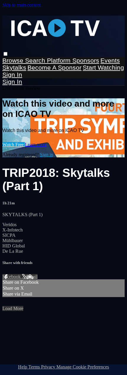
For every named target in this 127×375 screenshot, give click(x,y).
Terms (34, 366)
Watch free (13, 144)
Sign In (12, 81)
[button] (5, 54)
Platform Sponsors (73, 60)
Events (110, 60)
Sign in (12, 74)
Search (36, 60)
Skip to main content (21, 4)
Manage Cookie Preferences (82, 366)
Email (32, 276)
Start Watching (103, 67)
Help (23, 366)
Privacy (48, 366)
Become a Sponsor (54, 67)
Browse (13, 60)
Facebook (12, 276)
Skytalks (14, 67)
